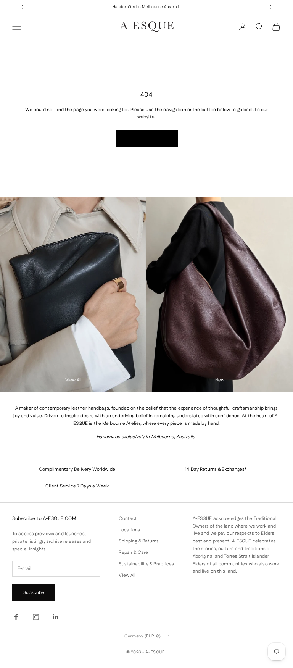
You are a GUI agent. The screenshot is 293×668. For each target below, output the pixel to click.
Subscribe (33, 592)
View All (73, 380)
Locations (129, 530)
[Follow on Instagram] (36, 617)
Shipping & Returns (139, 541)
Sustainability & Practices (146, 564)
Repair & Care (133, 552)
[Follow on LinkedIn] (56, 617)
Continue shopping (147, 138)
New (219, 380)
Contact (128, 518)
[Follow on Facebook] (16, 617)
